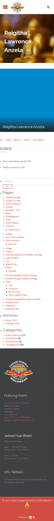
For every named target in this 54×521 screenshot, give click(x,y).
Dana (8, 219)
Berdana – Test (13, 210)
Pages (9, 267)
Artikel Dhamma (13, 204)
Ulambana (10, 305)
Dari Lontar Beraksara (13, 161)
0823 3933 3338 (12, 417)
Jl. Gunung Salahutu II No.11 (17, 403)
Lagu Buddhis (12, 258)
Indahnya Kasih (10, 167)
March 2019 (11, 320)
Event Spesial (12, 223)
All (1, 140)
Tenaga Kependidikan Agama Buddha (23, 299)
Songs (8, 140)
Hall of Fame (14, 229)
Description (38, 140)
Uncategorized (12, 344)
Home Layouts (12, 240)
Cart (10, 285)
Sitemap (12, 271)
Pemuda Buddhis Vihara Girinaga (21, 275)
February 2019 (12, 323)
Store (8, 281)
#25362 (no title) (13, 200)
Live (8, 261)
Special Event (12, 341)
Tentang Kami (12, 302)
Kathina (9, 251)
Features (10, 226)
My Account (14, 292)
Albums (17, 140)
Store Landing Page (17, 295)
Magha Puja (11, 264)
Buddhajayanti (12, 216)
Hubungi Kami (12, 308)
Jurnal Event (11, 338)
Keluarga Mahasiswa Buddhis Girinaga (24, 254)
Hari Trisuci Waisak (15, 237)
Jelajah (9, 248)
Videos (27, 140)
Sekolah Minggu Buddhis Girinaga (21, 278)
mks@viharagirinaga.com (22, 420)
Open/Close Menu (5, 6)
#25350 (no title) (13, 197)
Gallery (9, 234)
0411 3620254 (10, 414)
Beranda (12, 244)
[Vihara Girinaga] (28, 7)
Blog (8, 213)
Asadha (9, 207)
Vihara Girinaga (17, 500)
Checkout (13, 288)
